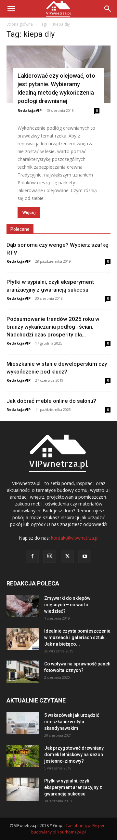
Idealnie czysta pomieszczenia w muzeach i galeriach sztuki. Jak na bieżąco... (77, 637)
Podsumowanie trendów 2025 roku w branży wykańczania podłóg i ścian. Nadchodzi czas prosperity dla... (52, 327)
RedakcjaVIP (30, 110)
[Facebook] (32, 556)
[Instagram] (49, 556)
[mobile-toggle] (11, 9)
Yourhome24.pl (71, 832)
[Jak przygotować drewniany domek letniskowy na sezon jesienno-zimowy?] (22, 756)
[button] (108, 9)
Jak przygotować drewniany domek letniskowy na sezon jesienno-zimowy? (74, 754)
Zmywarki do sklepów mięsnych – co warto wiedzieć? (67, 605)
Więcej (28, 212)
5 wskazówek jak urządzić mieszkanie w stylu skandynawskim (71, 722)
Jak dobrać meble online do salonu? (51, 401)
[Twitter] (67, 556)
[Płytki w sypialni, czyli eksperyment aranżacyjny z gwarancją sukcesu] (22, 789)
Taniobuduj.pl (78, 825)
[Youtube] (84, 556)
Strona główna (19, 24)
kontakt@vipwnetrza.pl (74, 538)
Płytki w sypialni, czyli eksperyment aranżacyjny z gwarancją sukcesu (73, 787)
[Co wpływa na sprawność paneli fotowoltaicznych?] (22, 672)
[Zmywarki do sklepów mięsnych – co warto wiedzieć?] (22, 606)
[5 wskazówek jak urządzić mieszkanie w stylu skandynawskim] (22, 723)
